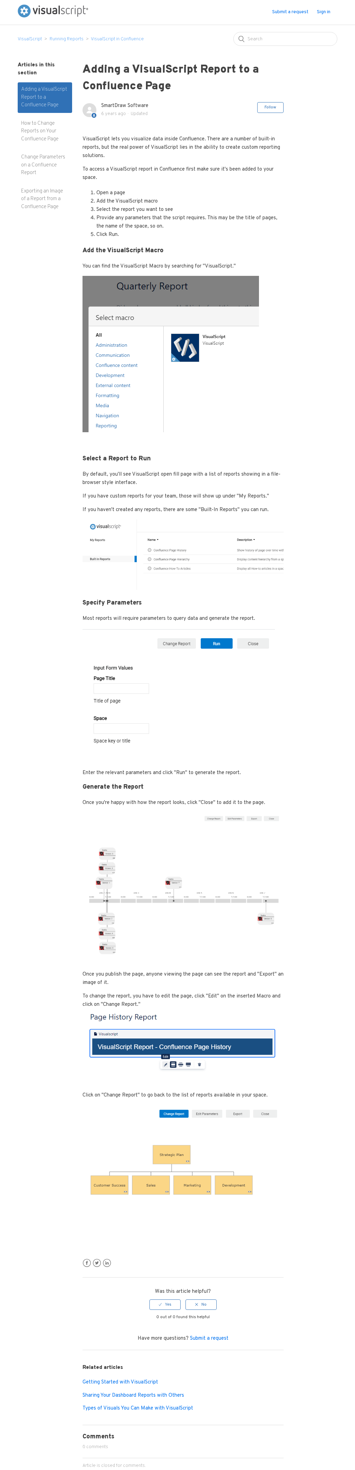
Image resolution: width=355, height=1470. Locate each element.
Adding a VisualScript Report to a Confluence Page (44, 97)
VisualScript (30, 39)
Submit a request (290, 12)
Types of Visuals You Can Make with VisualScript (138, 1408)
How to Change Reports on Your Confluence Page (40, 131)
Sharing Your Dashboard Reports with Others (133, 1395)
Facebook (87, 1263)
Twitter (97, 1263)
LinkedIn (107, 1263)
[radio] (165, 1304)
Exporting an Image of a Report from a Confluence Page (42, 199)
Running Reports (67, 39)
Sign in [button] (323, 12)
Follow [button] (270, 107)
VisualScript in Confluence (117, 39)
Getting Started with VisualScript (120, 1382)
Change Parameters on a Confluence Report (43, 165)
